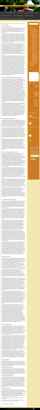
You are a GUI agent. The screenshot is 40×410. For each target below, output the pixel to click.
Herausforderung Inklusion (34, 61)
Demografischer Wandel (34, 30)
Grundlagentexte (32, 65)
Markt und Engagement (33, 62)
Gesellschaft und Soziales (33, 29)
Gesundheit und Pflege (34, 31)
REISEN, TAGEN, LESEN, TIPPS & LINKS (7, 18)
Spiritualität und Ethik (33, 28)
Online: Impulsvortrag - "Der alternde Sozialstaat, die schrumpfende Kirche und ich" (36, 103)
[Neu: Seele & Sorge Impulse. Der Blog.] (33, 118)
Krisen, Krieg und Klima (29, 15)
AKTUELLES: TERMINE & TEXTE (18, 15)
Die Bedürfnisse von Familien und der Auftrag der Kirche (35, 41)
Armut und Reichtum (34, 32)
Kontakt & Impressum (18, 18)
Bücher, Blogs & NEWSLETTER (6, 15)
